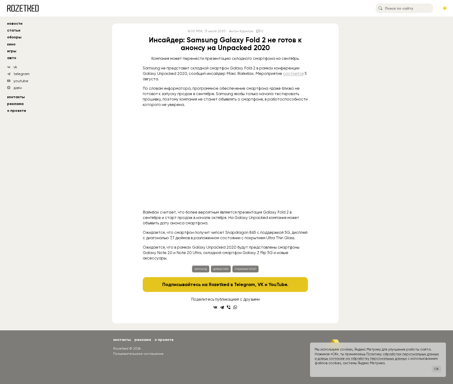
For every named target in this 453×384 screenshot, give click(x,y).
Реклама (15, 103)
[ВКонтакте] (215, 307)
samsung (200, 269)
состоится (293, 73)
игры (11, 51)
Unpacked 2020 (245, 269)
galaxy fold (220, 269)
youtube (20, 81)
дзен (17, 87)
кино (11, 44)
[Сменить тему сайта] (444, 8)
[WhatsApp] (235, 307)
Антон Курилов (241, 31)
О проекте (16, 110)
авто (11, 58)
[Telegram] (222, 307)
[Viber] (228, 307)
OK (436, 369)
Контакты (16, 97)
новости (14, 23)
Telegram (244, 284)
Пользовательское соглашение (138, 354)
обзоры (14, 37)
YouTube (277, 284)
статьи (13, 30)
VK (261, 284)
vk (15, 67)
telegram (21, 74)
